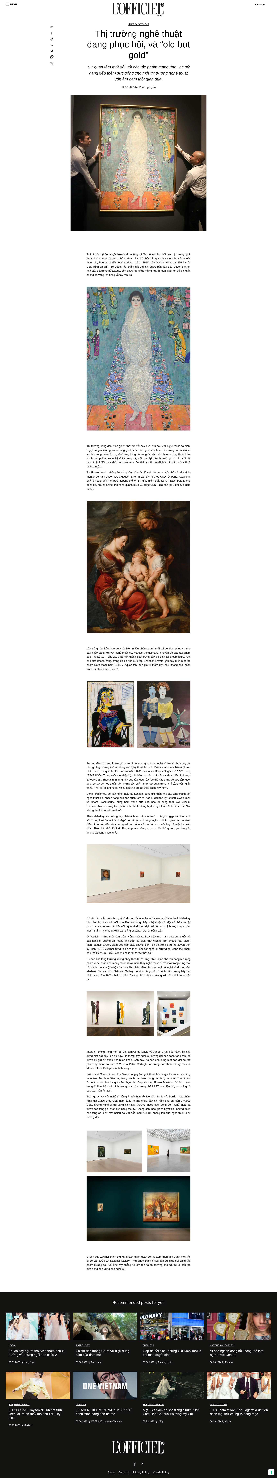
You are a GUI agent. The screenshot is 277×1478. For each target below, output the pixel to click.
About (111, 1472)
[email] (51, 28)
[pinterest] (51, 40)
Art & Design (138, 24)
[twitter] (51, 51)
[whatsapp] (51, 57)
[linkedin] (51, 46)
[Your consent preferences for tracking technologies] (271, 1472)
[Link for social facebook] (135, 1464)
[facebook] (51, 34)
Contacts (123, 1472)
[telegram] (51, 63)
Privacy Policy (141, 1472)
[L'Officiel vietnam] (138, 9)
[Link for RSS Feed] (142, 1464)
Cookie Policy (161, 1472)
